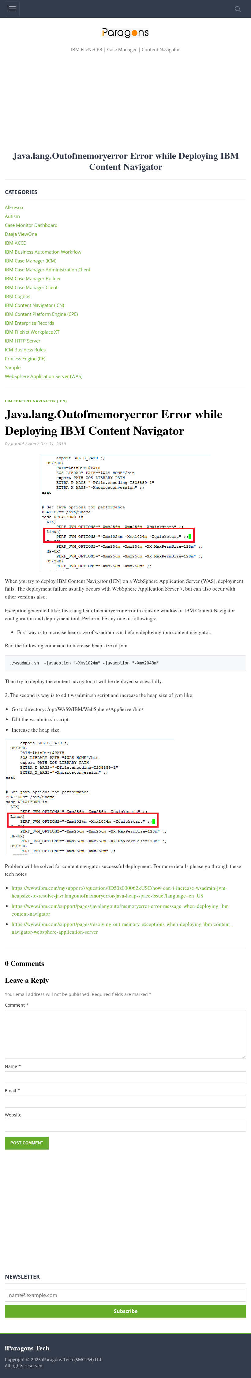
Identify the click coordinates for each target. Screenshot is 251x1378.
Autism (12, 216)
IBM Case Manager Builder (33, 278)
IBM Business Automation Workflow (43, 252)
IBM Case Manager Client (31, 287)
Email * (12, 1090)
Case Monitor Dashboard (31, 225)
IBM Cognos (17, 296)
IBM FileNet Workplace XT (32, 332)
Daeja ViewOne (21, 234)
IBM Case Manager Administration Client (47, 269)
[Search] (237, 9)
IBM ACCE (15, 243)
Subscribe (125, 1311)
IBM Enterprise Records (29, 323)
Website (13, 1115)
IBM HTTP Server (22, 341)
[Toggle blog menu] (12, 9)
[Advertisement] (125, 101)
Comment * (16, 1005)
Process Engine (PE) (25, 358)
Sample (13, 367)
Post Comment (26, 1143)
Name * (13, 1066)
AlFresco (14, 207)
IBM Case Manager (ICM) (30, 261)
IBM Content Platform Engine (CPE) (41, 314)
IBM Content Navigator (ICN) (36, 401)
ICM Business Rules (25, 349)
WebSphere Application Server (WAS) (43, 376)
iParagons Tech (27, 1348)
